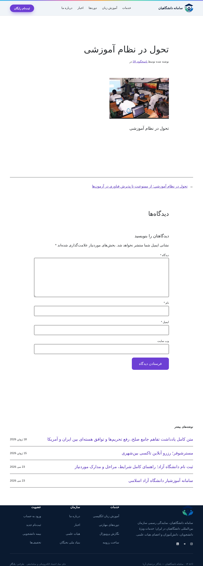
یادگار (12, 564)
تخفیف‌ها (35, 542)
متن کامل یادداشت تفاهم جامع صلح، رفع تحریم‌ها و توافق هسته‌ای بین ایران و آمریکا (120, 439)
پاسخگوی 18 (140, 61)
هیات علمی (73, 533)
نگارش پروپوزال (109, 533)
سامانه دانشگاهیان (170, 8)
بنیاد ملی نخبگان (70, 542)
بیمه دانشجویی (32, 533)
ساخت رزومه (111, 542)
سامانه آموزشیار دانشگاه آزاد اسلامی (160, 480)
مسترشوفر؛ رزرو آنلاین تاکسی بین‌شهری (157, 453)
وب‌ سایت (163, 341)
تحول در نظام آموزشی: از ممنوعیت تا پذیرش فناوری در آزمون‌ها (140, 186)
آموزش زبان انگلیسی (106, 516)
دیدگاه (164, 255)
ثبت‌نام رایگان (22, 8)
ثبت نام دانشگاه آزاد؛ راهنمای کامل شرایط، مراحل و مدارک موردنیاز (134, 466)
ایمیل (165, 322)
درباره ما (74, 516)
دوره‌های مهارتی (109, 524)
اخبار (77, 524)
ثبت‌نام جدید (33, 524)
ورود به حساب (32, 516)
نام (166, 302)
